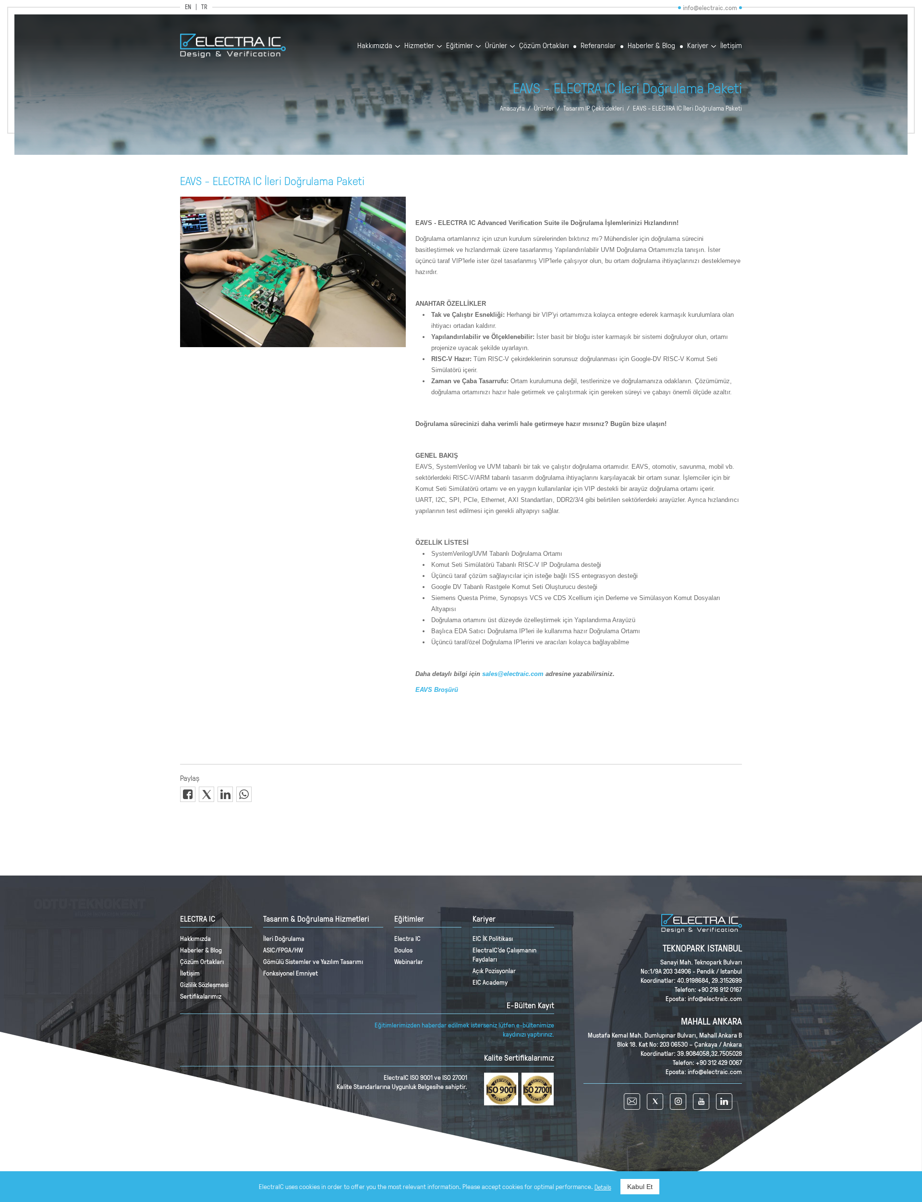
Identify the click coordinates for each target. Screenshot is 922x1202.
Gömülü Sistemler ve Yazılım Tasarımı (313, 961)
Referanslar (598, 45)
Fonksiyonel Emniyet (290, 972)
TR (204, 7)
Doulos (403, 949)
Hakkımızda (374, 45)
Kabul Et (640, 1186)
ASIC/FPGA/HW (283, 949)
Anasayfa (512, 108)
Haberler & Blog (651, 45)
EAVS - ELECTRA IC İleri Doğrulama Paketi (687, 108)
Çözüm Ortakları (544, 45)
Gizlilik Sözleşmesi (204, 984)
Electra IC (407, 938)
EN (188, 7)
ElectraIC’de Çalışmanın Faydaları (504, 954)
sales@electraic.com (513, 673)
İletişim (731, 45)
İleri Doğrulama (283, 938)
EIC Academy (490, 982)
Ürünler (496, 45)
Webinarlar (408, 961)
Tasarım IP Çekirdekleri (593, 108)
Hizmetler (419, 45)
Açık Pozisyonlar (494, 970)
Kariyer (697, 45)
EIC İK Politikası (493, 938)
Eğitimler (459, 45)
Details (602, 1187)
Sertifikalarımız (200, 996)
